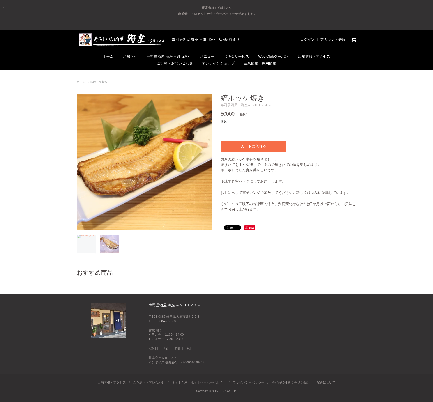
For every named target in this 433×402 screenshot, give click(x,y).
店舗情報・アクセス (314, 56)
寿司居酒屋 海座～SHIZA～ (169, 56)
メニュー (207, 56)
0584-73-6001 (168, 321)
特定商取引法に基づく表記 (290, 382)
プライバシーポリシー (248, 382)
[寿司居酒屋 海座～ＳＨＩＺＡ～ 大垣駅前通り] (121, 40)
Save (251, 227)
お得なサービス (236, 56)
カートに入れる (253, 146)
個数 (224, 121)
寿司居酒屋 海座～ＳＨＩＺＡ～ (246, 105)
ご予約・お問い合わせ (175, 63)
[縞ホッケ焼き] (86, 244)
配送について (326, 382)
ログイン (307, 39)
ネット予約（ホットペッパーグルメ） (199, 382)
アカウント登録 (332, 39)
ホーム (108, 56)
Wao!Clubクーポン (273, 56)
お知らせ (130, 56)
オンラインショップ (218, 63)
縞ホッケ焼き (99, 82)
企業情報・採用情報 (260, 63)
